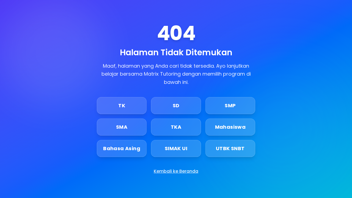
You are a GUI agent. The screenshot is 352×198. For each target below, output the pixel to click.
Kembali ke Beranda (176, 171)
